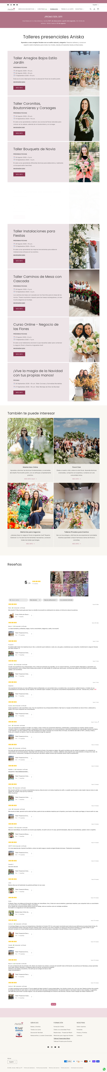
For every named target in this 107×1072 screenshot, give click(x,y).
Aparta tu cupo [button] (53, 539)
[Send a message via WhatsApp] (104, 1069)
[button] (72, 520)
